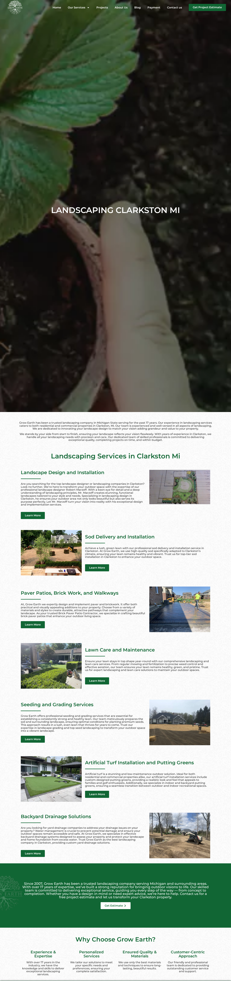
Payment (153, 7)
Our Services (76, 7)
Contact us (174, 7)
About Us (121, 7)
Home (57, 7)
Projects (102, 7)
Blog (137, 7)
